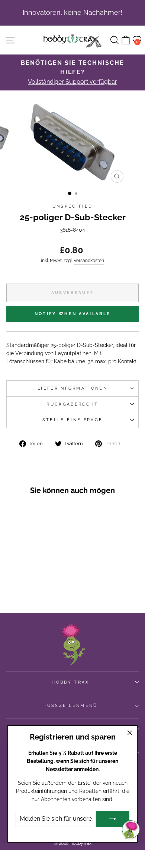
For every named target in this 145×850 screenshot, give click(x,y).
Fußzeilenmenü (70, 705)
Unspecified (72, 206)
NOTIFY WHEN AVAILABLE (72, 313)
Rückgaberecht (72, 404)
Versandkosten (89, 260)
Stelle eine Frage (72, 419)
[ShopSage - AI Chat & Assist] (131, 829)
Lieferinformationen (72, 388)
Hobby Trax (70, 682)
